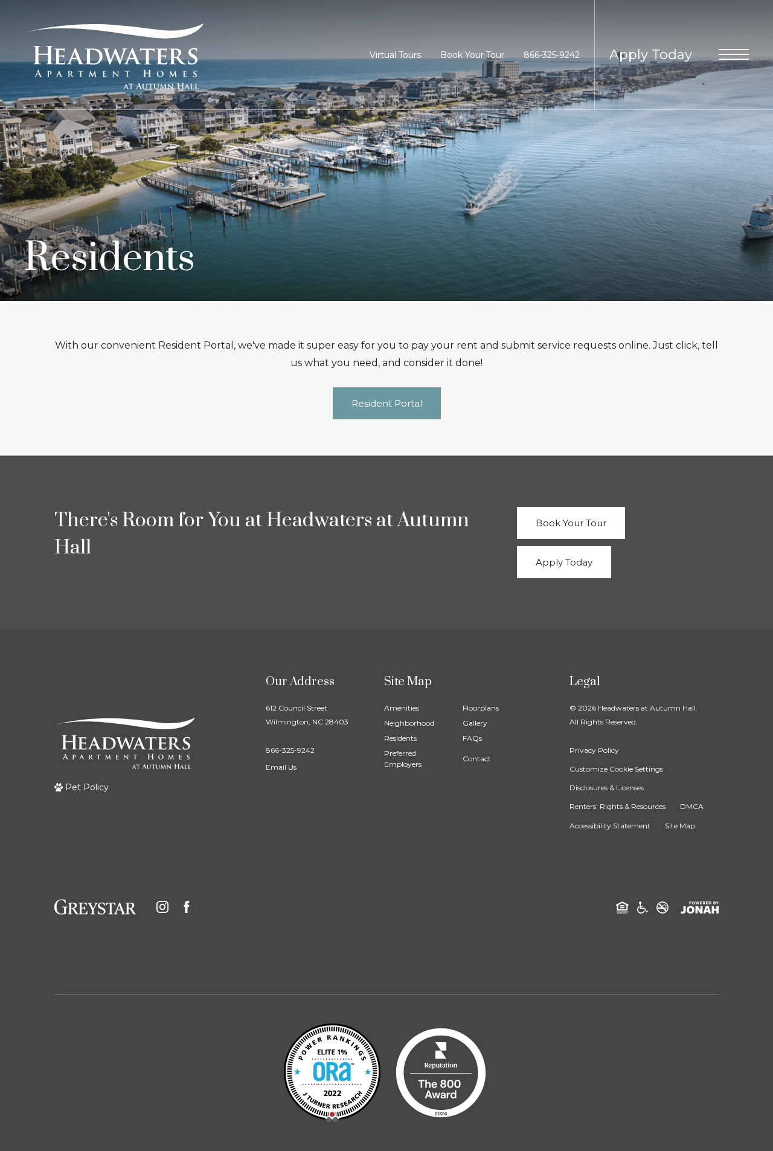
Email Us (281, 767)
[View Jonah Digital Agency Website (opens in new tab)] (700, 906)
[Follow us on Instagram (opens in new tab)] (162, 907)
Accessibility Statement (609, 825)
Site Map (680, 825)
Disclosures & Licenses (606, 787)
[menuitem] (413, 708)
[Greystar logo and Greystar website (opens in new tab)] (95, 907)
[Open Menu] (734, 54)
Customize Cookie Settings (616, 768)
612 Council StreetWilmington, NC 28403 (307, 714)
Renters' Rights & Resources (617, 806)
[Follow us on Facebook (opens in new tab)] (187, 907)
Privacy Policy (594, 750)
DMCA (692, 806)
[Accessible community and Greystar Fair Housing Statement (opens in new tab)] (642, 906)
